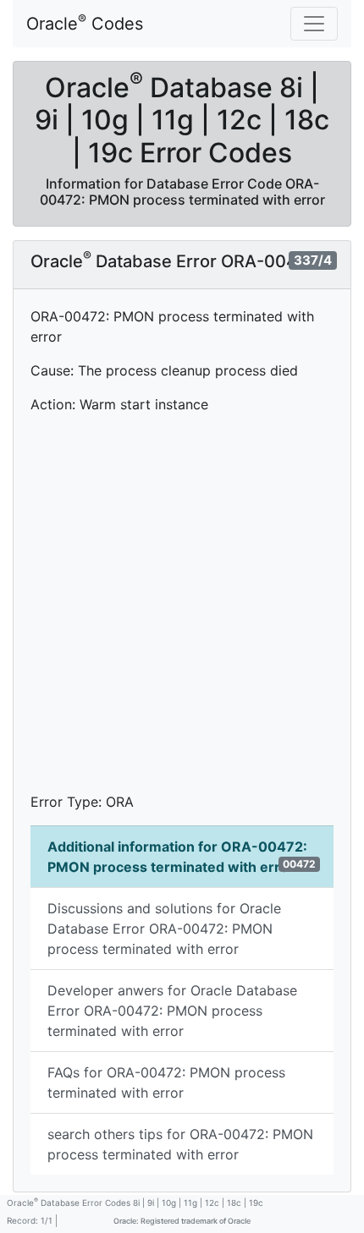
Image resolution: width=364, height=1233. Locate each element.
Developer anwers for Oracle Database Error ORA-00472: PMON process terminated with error (172, 1010)
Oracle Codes (84, 23)
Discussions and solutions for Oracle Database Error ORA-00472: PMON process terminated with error (164, 928)
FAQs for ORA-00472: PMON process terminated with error (166, 1082)
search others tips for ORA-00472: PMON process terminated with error (180, 1144)
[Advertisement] (182, 610)
